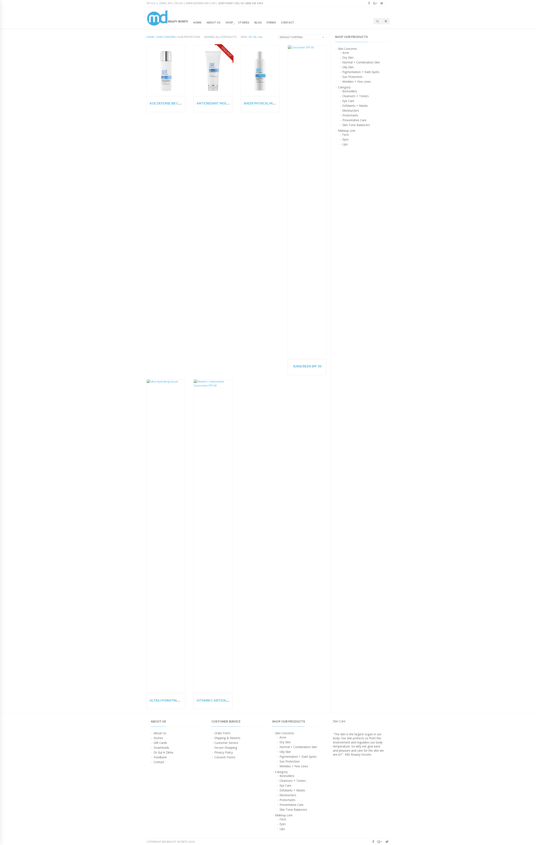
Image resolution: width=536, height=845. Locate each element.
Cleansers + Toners (355, 96)
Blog (258, 22)
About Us (213, 22)
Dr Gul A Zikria (163, 752)
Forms (271, 22)
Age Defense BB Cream (168, 103)
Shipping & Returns (227, 738)
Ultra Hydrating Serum (169, 700)
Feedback (160, 757)
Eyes (345, 139)
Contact (287, 22)
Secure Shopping (225, 748)
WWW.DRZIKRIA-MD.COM (200, 3)
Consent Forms (224, 757)
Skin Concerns (347, 49)
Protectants (350, 115)
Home (197, 22)
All (261, 37)
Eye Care (348, 101)
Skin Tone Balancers (356, 125)
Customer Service (226, 743)
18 (249, 37)
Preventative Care (354, 120)
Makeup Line (346, 131)
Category (344, 87)
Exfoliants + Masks (355, 106)
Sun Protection (352, 77)
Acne (345, 53)
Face (345, 135)
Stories (243, 22)
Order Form (222, 733)
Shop (229, 22)
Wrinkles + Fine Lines (356, 82)
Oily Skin (348, 67)
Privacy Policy (223, 752)
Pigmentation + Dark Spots (360, 72)
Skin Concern (166, 37)
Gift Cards (160, 743)
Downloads (161, 748)
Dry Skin (347, 57)
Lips (345, 144)
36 (254, 37)
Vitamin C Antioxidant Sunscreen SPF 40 (231, 700)
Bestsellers (349, 91)
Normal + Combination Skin (361, 62)
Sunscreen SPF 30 (307, 366)
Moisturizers (350, 110)
